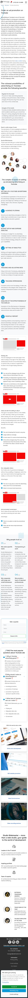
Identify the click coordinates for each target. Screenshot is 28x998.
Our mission (14, 966)
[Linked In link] (17, 942)
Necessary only (14, 990)
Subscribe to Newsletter (11, 945)
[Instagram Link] (13, 942)
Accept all (14, 987)
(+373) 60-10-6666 (18, 2)
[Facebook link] (9, 942)
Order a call (21, 945)
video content (18, 61)
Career (14, 970)
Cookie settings (14, 963)
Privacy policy (14, 959)
